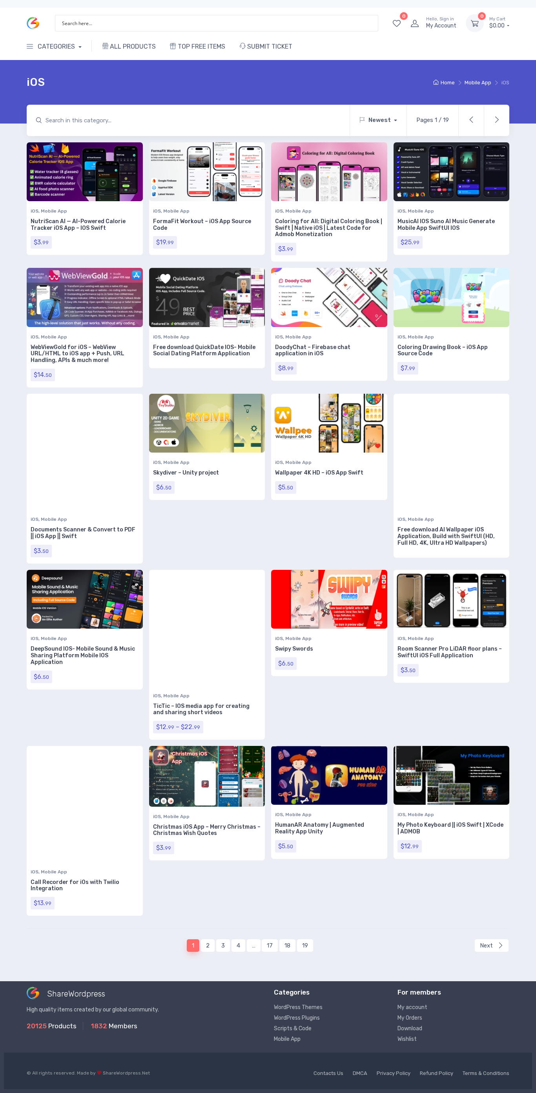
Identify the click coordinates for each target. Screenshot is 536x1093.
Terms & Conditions (486, 1073)
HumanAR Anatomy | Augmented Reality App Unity (319, 828)
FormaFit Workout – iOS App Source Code (202, 224)
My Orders (409, 1018)
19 (305, 945)
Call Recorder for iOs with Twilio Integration (75, 885)
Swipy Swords (294, 649)
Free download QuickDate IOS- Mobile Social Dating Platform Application (204, 350)
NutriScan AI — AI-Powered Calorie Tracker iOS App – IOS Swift (78, 224)
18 (287, 945)
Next (487, 945)
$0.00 (497, 22)
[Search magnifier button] (370, 23)
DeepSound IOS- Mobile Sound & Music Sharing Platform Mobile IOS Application (83, 656)
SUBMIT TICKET (269, 46)
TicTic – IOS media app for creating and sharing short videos (201, 709)
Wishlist (407, 1039)
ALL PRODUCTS (132, 46)
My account (412, 1007)
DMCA (360, 1073)
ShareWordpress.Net (126, 1073)
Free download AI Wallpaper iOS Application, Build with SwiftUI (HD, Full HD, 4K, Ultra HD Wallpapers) (446, 536)
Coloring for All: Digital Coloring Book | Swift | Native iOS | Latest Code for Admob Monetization (328, 228)
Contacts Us (328, 1073)
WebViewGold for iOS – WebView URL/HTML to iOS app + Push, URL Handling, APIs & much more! (77, 354)
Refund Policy (436, 1073)
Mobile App (478, 82)
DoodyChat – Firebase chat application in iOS (312, 350)
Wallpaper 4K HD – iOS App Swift (319, 472)
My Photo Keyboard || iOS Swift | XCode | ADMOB (450, 828)
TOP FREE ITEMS (200, 46)
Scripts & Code (293, 1028)
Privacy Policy (393, 1073)
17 (270, 945)
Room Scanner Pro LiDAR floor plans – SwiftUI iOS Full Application (449, 652)
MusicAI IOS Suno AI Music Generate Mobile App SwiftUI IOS (446, 224)
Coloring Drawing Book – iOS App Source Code (442, 350)
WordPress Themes (298, 1007)
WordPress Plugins (297, 1018)
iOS (34, 211)
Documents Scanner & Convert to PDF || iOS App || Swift (83, 533)
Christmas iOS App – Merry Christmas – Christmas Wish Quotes (207, 830)
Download (409, 1028)
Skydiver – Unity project (186, 472)
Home (448, 82)
